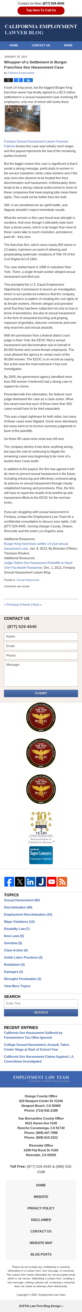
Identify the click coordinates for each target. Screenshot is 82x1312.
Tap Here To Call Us (41, 10)
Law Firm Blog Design (40, 1306)
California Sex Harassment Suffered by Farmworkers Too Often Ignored (33, 1035)
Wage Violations (19, 921)
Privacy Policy (41, 1208)
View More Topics (17, 986)
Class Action (16, 950)
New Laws (14, 936)
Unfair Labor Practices (23, 957)
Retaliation (14, 964)
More (68, 45)
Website (41, 1196)
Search (41, 1012)
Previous (11, 604)
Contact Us (41, 45)
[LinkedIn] (30, 882)
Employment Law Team (51, 1294)
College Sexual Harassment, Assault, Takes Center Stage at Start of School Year (36, 1047)
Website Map (41, 1243)
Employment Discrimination (28, 914)
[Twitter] (20, 882)
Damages (13, 971)
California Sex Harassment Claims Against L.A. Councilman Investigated (39, 1059)
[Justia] (41, 882)
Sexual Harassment (28, 579)
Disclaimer (41, 1220)
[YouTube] (51, 882)
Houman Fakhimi (41, 858)
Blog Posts (41, 1254)
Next (37, 604)
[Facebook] (9, 882)
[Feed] (62, 882)
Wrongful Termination (22, 979)
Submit (41, 693)
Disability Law (16, 929)
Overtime (13, 943)
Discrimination (18, 907)
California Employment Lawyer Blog (41, 29)
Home (14, 45)
